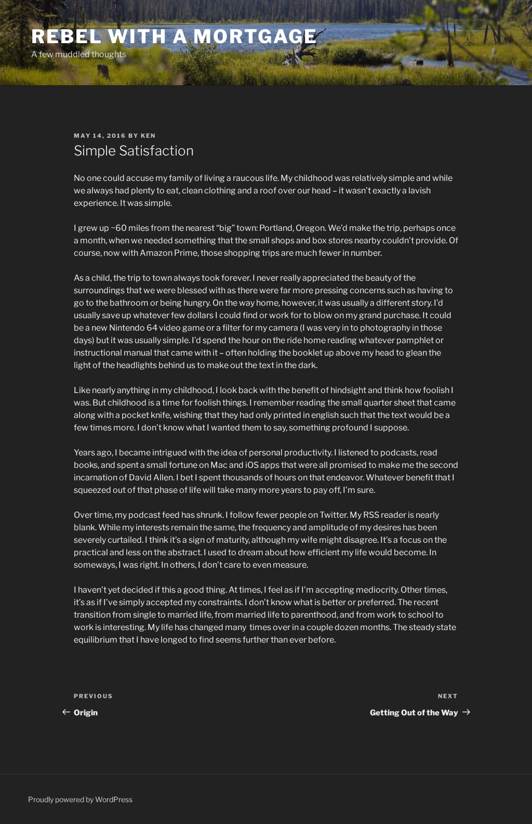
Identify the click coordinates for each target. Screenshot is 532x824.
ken (148, 135)
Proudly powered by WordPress (80, 799)
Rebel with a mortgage (174, 36)
